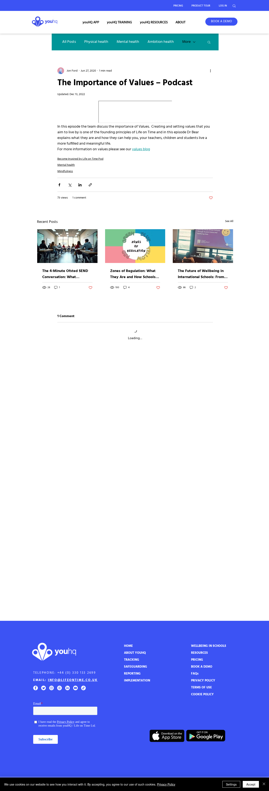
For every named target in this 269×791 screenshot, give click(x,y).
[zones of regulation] (135, 246)
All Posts (69, 41)
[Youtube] (75, 688)
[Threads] (59, 688)
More (186, 41)
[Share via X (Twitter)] (70, 185)
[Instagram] (51, 688)
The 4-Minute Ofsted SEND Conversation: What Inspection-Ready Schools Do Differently (66, 274)
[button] (90, 22)
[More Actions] (210, 359)
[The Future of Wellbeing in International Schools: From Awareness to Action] (203, 246)
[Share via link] (90, 185)
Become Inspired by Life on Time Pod (80, 159)
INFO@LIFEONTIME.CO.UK (73, 680)
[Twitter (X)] (43, 688)
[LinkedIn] (67, 688)
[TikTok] (83, 688)
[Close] (263, 784)
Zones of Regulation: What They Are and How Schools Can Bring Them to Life (133, 274)
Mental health (128, 41)
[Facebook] (35, 688)
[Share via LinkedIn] (80, 185)
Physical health (96, 41)
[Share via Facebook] (59, 185)
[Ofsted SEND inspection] (67, 246)
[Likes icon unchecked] (70, 392)
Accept (250, 784)
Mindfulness (65, 171)
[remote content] (135, 112)
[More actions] (210, 70)
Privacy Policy (166, 784)
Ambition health (161, 41)
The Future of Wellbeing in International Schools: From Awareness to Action (201, 274)
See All (229, 221)
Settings (231, 784)
